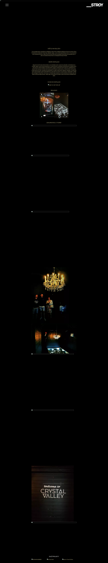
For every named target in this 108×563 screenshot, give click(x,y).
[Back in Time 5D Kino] (69, 559)
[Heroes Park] (54, 559)
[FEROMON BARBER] (39, 559)
